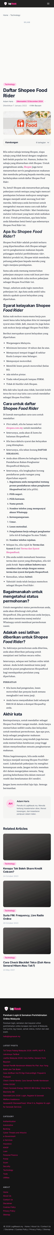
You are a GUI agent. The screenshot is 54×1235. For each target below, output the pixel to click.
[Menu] (48, 3)
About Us (7, 1196)
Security (6, 1166)
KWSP (6, 1147)
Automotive (8, 1125)
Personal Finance (10, 1155)
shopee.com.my (14, 427)
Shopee (28, 166)
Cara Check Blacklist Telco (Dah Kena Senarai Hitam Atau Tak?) (26, 964)
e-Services (7, 1140)
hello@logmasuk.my (11, 1036)
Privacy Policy (9, 1211)
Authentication (9, 1121)
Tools (5, 1174)
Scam (5, 1162)
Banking (6, 1129)
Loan (5, 1151)
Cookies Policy (9, 1207)
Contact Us (8, 1199)
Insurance (7, 1144)
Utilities (6, 1177)
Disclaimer (7, 1203)
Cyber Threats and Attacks (14, 1132)
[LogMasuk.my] (11, 3)
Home (5, 15)
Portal (5, 1159)
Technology (15, 15)
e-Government (9, 1136)
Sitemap (6, 1214)
